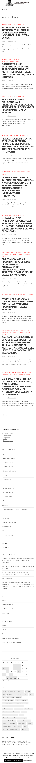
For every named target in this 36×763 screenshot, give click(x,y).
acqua (4, 691)
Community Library (8, 700)
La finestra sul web (8, 488)
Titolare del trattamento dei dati (11, 642)
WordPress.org (6, 613)
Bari (4, 697)
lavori (15, 714)
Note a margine (14, 135)
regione (30, 723)
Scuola (25, 726)
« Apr (3, 680)
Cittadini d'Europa (7, 171)
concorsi (24, 700)
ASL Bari (19, 694)
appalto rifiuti (11, 694)
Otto (3, 531)
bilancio (18, 697)
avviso (26, 694)
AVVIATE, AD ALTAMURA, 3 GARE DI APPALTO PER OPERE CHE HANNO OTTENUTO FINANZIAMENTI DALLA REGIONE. (17, 304)
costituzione (13, 706)
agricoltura (20, 691)
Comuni (18, 700)
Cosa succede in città (8, 24)
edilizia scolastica (7, 709)
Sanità (19, 726)
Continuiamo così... (7, 134)
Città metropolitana (8, 252)
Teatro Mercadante (8, 501)
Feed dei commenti (7, 609)
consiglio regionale (22, 703)
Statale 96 (5, 729)
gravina (24, 712)
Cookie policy (6, 634)
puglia (4, 723)
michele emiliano (7, 717)
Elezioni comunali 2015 (9, 522)
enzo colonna (19, 709)
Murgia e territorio (8, 96)
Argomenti (5, 454)
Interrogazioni (7, 435)
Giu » (7, 680)
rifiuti (14, 726)
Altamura (27, 691)
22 (11, 675)
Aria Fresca (5, 505)
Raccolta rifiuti (12, 723)
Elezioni (5, 475)
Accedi (4, 600)
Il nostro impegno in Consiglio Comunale (15, 509)
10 (18, 668)
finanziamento (7, 712)
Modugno (17, 717)
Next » (5, 415)
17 (18, 671)
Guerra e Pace (7, 479)
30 (15, 678)
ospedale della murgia (9, 720)
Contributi (5, 706)
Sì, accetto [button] (8, 760)
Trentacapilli (25, 729)
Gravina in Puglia (7, 714)
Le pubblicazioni (8, 535)
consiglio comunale (8, 703)
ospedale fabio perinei (24, 720)
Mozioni (5, 439)
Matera (21, 714)
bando (31, 694)
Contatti (4, 629)
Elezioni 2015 (5, 518)
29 (11, 678)
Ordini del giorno (8, 441)
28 (7, 678)
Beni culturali (10, 697)
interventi (5, 484)
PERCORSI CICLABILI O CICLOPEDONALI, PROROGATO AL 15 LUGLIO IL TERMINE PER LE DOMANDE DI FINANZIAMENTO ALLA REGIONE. (18, 106)
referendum (21, 723)
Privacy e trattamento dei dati (10, 638)
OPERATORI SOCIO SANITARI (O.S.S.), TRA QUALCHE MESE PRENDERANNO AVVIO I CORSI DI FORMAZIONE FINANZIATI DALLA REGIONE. (17, 742)
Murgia (24, 717)
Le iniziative (6, 514)
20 (3, 675)
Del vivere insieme (7, 578)
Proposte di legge (8, 433)
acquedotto (11, 691)
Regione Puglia (20, 24)
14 (7, 671)
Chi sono (4, 625)
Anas (4, 694)
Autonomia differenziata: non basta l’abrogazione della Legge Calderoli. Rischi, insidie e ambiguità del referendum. (18, 560)
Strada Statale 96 (15, 729)
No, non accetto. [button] (17, 760)
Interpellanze (6, 437)
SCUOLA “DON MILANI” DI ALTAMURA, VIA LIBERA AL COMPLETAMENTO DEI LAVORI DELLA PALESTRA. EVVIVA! (15, 32)
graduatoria (16, 712)
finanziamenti (28, 709)
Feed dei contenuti (7, 604)
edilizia (21, 706)
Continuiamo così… (8, 466)
